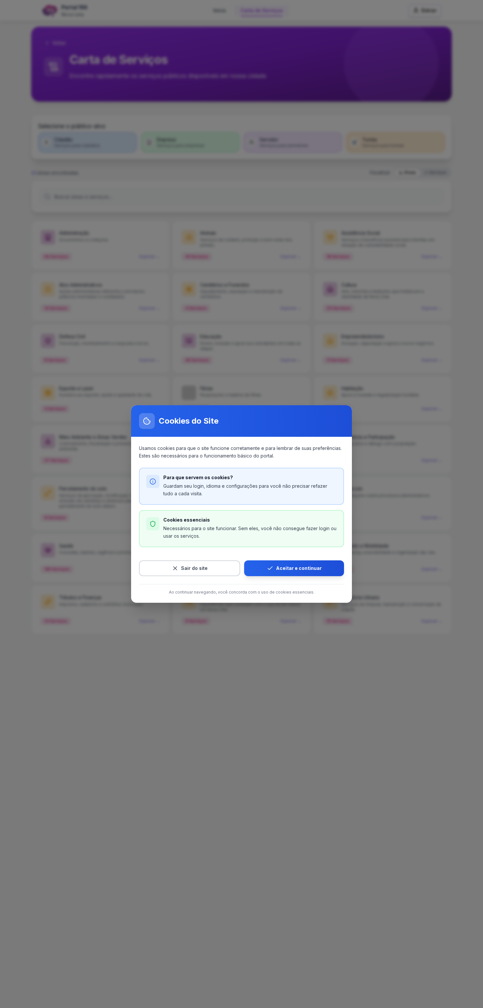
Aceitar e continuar (299, 568)
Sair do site (194, 568)
